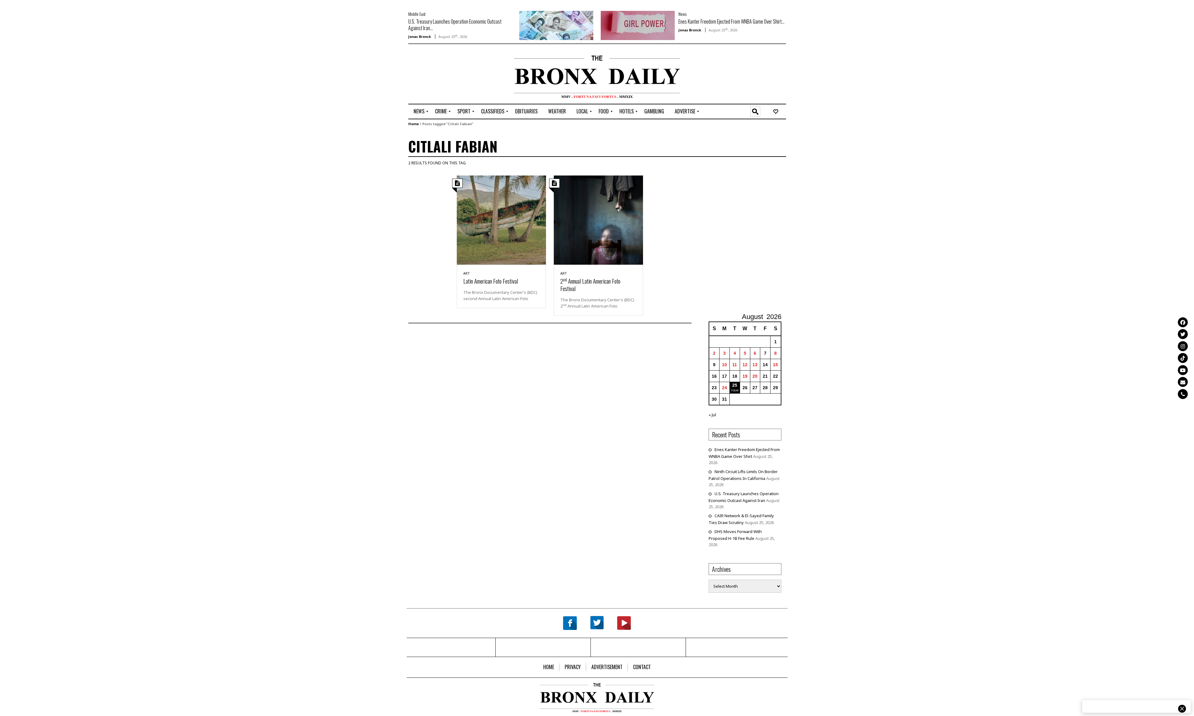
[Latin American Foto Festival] (501, 219)
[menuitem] (419, 111)
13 (754, 364)
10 (724, 364)
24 (724, 387)
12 (745, 364)
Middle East (417, 14)
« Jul (712, 414)
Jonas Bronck (419, 36)
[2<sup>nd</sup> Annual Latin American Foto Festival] (598, 219)
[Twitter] (1183, 334)
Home (413, 123)
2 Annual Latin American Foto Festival (590, 284)
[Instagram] (1183, 346)
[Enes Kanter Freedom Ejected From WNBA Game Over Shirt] (638, 25)
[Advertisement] (444, 75)
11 (734, 364)
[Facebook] (1183, 322)
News (682, 14)
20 (754, 376)
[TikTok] (1183, 358)
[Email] (1183, 382)
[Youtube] (1183, 370)
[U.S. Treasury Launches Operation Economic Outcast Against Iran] (556, 25)
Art (466, 273)
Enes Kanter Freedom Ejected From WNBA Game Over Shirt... (731, 21)
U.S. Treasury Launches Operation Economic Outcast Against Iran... (455, 25)
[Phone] (1183, 394)
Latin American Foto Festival (490, 280)
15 (775, 364)
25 (734, 385)
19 (745, 376)
